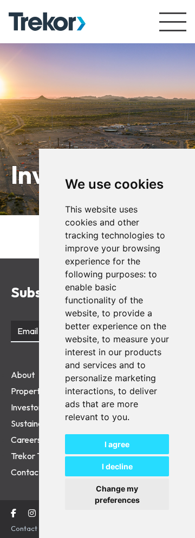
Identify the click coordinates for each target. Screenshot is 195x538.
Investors (28, 407)
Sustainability (35, 423)
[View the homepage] (47, 21)
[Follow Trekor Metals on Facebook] (13, 513)
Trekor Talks (33, 455)
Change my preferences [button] (117, 494)
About (23, 374)
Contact (26, 472)
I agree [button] (117, 444)
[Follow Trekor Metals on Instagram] (32, 513)
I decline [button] (117, 466)
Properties (30, 391)
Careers (26, 439)
